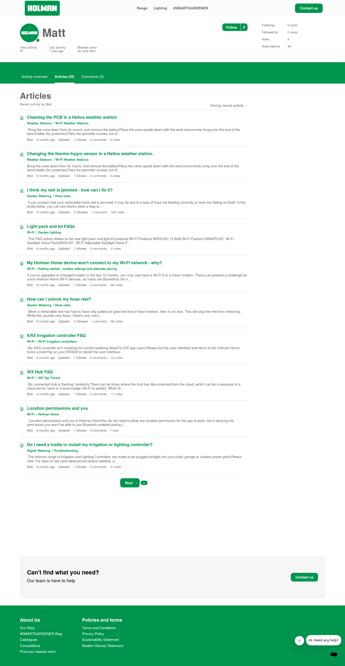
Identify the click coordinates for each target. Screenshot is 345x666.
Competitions (30, 645)
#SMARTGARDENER (190, 8)
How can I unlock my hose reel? (59, 299)
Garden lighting (49, 232)
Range (142, 8)
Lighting (160, 8)
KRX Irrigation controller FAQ (56, 335)
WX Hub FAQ (40, 372)
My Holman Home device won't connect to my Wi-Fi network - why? (94, 263)
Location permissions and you (57, 408)
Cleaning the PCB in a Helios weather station (72, 117)
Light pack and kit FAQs (51, 226)
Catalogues (28, 639)
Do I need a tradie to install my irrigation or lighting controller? (90, 444)
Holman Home (48, 414)
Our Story (27, 627)
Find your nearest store (37, 651)
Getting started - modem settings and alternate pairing (77, 268)
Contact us (309, 8)
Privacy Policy (93, 633)
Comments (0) (92, 76)
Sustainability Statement (100, 639)
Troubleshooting (66, 450)
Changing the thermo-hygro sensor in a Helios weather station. (90, 153)
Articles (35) (64, 76)
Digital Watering (38, 450)
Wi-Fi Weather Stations (71, 123)
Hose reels (62, 196)
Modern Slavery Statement (102, 645)
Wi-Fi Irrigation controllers (57, 341)
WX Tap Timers (49, 377)
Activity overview (35, 76)
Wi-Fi (31, 232)
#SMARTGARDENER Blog (41, 633)
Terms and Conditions (99, 627)
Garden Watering (39, 196)
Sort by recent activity (228, 105)
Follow (231, 27)
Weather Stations (39, 123)
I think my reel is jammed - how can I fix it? (70, 190)
